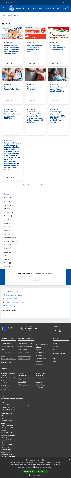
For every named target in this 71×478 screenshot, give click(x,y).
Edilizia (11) (7, 223)
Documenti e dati (6, 362)
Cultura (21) (7, 219)
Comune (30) (8, 216)
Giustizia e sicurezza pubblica (42, 345)
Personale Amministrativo (8, 359)
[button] (35, 475)
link (52, 467)
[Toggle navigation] (3, 8)
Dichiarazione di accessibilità (40, 386)
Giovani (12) (7, 227)
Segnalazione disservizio (25, 379)
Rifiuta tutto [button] (42, 471)
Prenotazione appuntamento (22, 374)
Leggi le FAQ (22, 382)
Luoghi (55, 358)
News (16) (7, 234)
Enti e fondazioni (6, 353)
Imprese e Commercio (24, 353)
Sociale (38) (7, 252)
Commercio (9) (8, 212)
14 (37, 185)
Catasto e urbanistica (24, 356)
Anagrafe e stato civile (25, 343)
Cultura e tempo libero (25, 346)
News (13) (7, 230)
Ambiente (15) (8, 198)
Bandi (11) (7, 209)
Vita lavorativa (22, 350)
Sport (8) (6, 256)
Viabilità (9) (7, 266)
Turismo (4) (7, 263)
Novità (10, 16)
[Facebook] (53, 8)
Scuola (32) (7, 248)
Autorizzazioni (40, 364)
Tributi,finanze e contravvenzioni (40, 351)
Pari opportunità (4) (10, 238)
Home (4, 16)
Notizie (55, 343)
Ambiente (39, 355)
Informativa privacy (41, 379)
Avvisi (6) (7, 201)
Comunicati (56, 346)
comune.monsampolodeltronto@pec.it (12, 399)
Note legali (39, 382)
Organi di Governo (6, 343)
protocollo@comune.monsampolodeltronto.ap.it (15, 405)
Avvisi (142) (7, 205)
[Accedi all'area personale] (63, 2)
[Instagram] (57, 8)
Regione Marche (7, 2)
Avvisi (55, 350)
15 (42, 185)
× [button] (69, 459)
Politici (3, 356)
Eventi (55, 361)
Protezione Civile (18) (10, 241)
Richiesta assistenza (24, 385)
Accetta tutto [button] (28, 471)
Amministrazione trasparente (41, 374)
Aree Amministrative (7, 346)
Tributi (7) (7, 259)
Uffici (2, 350)
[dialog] (35, 467)
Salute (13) (7, 245)
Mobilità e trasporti (24, 359)
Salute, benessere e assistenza (41, 360)
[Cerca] (67, 8)
